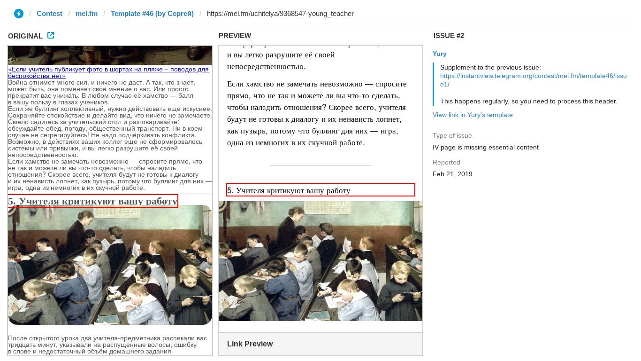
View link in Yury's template (473, 114)
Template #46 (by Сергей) (152, 13)
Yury (440, 53)
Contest (49, 13)
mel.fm (87, 13)
